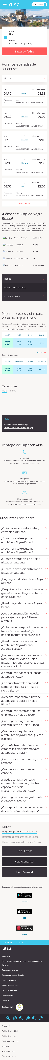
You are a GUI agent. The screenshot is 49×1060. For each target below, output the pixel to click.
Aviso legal (6, 1026)
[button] (24, 530)
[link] (5, 37)
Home (4, 942)
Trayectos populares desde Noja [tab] (19, 831)
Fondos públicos (8, 995)
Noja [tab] (4, 390)
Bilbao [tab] (12, 390)
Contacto (5, 1000)
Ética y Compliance (9, 1056)
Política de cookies (8, 1036)
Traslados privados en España (13, 975)
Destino (12, 40)
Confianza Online (8, 1007)
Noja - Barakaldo (24, 872)
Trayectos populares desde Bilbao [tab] (20, 837)
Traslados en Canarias (10, 970)
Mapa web (5, 1046)
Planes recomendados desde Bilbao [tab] (21, 842)
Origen (11, 31)
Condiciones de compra (10, 1041)
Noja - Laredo (24, 851)
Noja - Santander (24, 861)
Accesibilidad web (8, 1051)
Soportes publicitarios (10, 985)
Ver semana (39, 352)
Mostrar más (24, 203)
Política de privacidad (10, 1031)
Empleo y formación (9, 990)
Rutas (10, 942)
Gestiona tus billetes (9, 980)
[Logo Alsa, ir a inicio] (15, 4)
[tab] (24, 530)
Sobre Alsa (6, 956)
